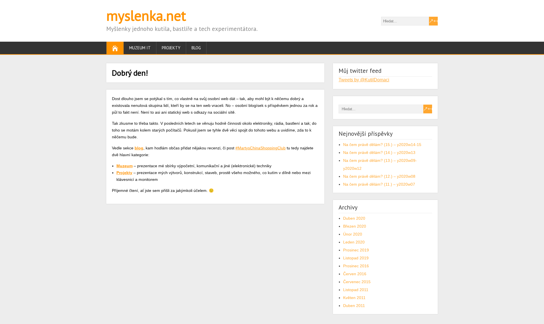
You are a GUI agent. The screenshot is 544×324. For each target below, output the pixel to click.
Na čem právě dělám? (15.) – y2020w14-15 (382, 144)
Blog (196, 47)
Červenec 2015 (357, 281)
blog (139, 148)
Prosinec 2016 (356, 266)
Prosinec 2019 (356, 250)
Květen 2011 (354, 297)
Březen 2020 (354, 226)
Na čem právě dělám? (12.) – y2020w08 (379, 176)
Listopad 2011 (355, 289)
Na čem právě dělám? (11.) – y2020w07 (379, 184)
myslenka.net (146, 15)
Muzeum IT (140, 47)
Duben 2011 (354, 305)
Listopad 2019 (356, 258)
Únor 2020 (352, 234)
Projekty (171, 47)
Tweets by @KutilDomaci (364, 79)
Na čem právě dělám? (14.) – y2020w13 (379, 152)
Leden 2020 (354, 242)
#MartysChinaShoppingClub (260, 148)
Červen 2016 (354, 274)
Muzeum (124, 166)
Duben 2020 (354, 218)
